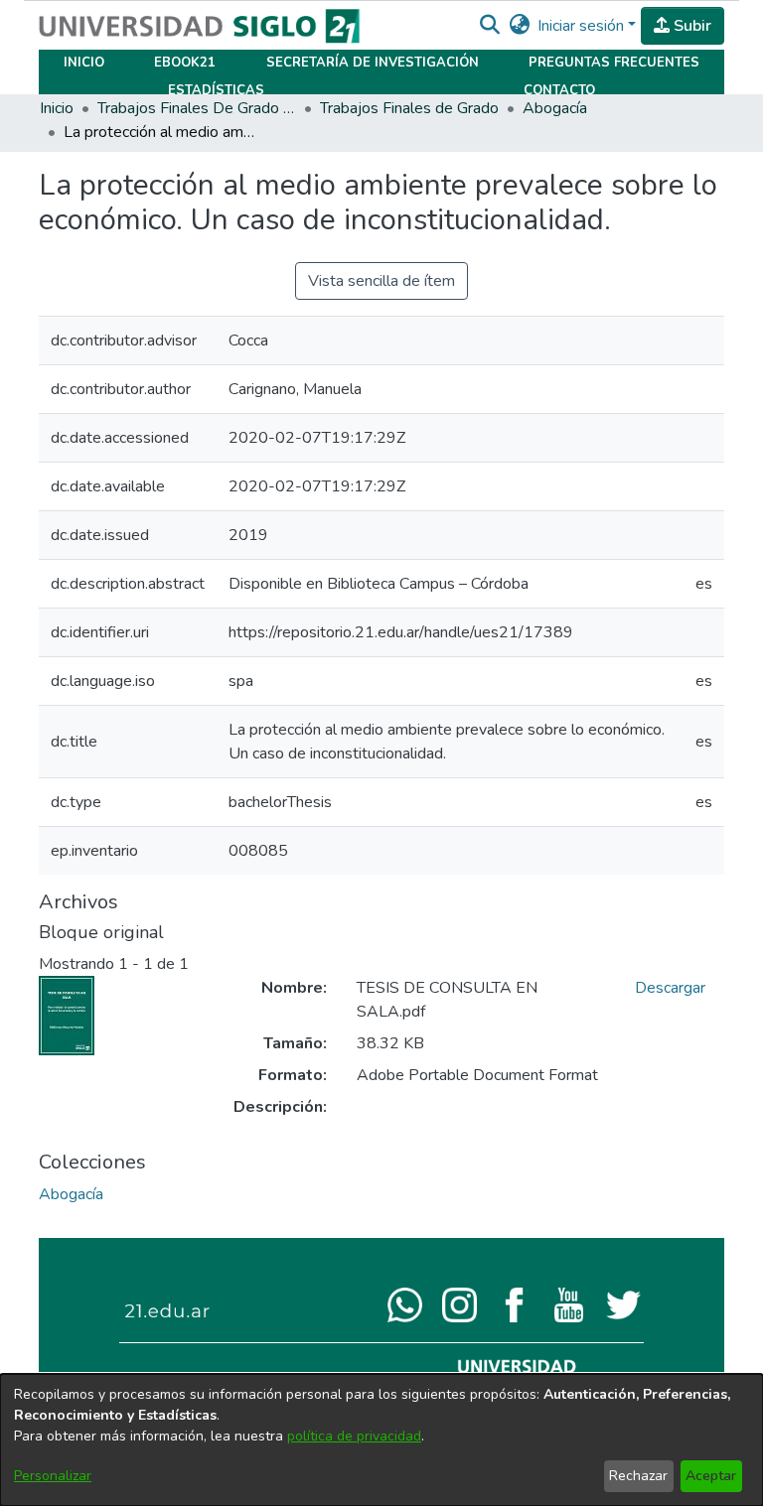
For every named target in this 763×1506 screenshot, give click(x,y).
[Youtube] (568, 1303)
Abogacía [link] (555, 108)
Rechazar (638, 1475)
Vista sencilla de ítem (381, 281)
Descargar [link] (670, 988)
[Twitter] (623, 1303)
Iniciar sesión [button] (582, 26)
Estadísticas (216, 90)
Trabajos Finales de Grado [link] (409, 108)
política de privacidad (354, 1436)
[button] (489, 26)
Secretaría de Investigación (372, 62)
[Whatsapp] (405, 1303)
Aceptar (711, 1475)
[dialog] (381, 1440)
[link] (71, 1194)
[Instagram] (459, 1303)
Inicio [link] (57, 108)
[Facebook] (514, 1303)
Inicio (84, 62)
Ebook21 (185, 62)
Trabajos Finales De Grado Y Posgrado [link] (196, 108)
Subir (690, 26)
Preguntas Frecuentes (614, 62)
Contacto (559, 90)
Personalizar (52, 1475)
